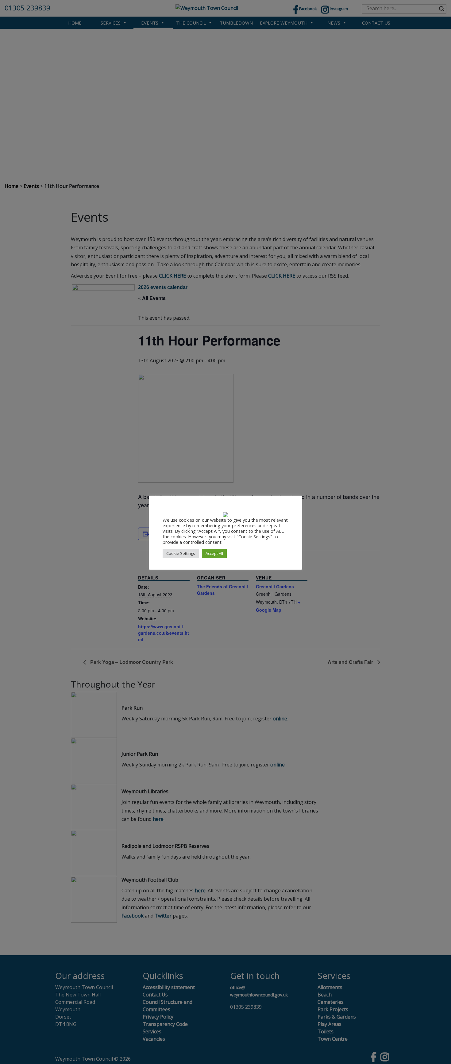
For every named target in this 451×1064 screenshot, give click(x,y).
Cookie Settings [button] (180, 553)
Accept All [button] (214, 553)
